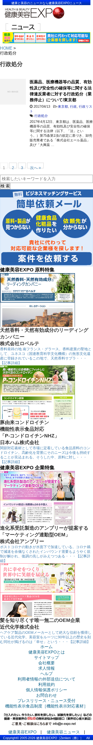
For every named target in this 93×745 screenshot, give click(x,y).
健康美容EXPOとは (46, 652)
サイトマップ (46, 657)
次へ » (35, 166)
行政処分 (41, 116)
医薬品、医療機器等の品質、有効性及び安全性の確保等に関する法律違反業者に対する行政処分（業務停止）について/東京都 (61, 91)
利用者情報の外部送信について (46, 679)
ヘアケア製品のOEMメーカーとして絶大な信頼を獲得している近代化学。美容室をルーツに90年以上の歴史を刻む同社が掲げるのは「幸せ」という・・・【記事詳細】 (45, 637)
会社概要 (46, 663)
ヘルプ (46, 674)
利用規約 (46, 684)
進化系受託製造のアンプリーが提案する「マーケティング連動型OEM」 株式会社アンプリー (44, 534)
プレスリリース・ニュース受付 (46, 700)
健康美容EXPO (22, 732)
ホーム (46, 647)
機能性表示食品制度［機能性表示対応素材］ (46, 706)
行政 (73, 106)
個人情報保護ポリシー (46, 690)
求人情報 (46, 668)
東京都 (63, 106)
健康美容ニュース (63, 732)
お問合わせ (46, 695)
